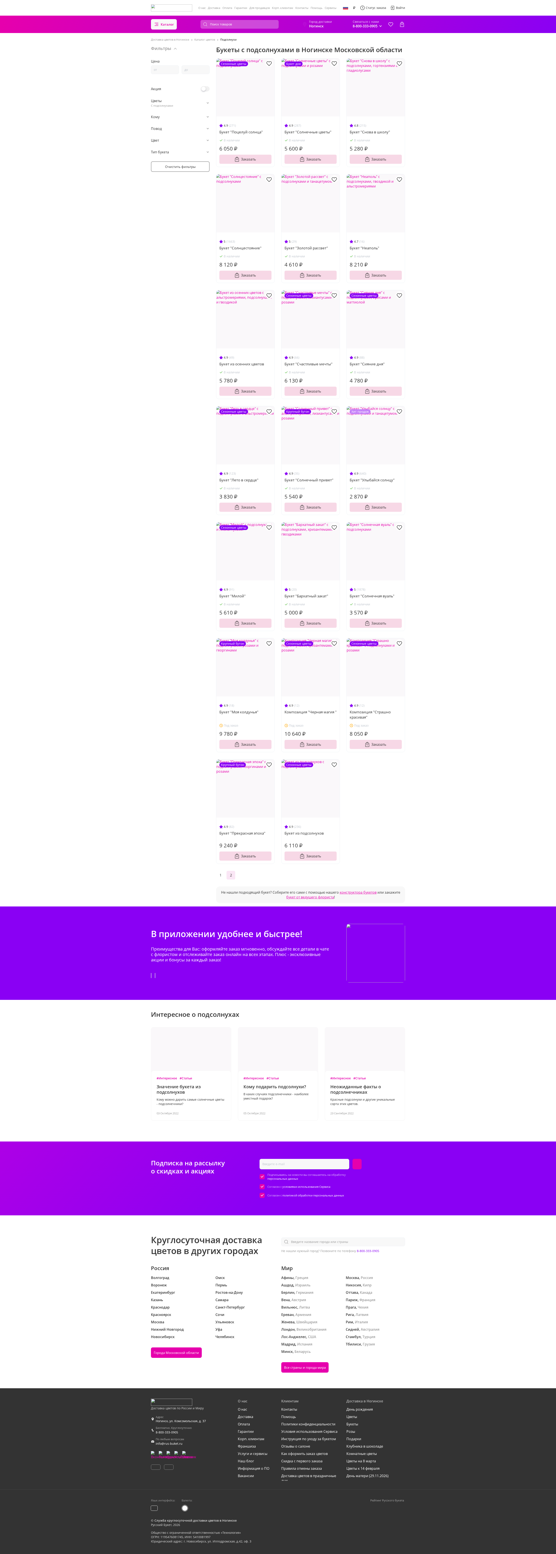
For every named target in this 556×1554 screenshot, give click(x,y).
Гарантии (240, 8)
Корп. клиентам (282, 8)
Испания (304, 1344)
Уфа (218, 1329)
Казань (157, 1299)
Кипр (367, 1285)
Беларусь (303, 1351)
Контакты (301, 8)
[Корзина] (402, 24)
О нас (202, 8)
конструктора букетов (358, 892)
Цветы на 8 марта (361, 1461)
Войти (400, 8)
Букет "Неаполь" (364, 247)
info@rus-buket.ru (169, 1443)
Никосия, (354, 1285)
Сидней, (353, 1329)
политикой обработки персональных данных (313, 1195)
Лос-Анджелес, (294, 1336)
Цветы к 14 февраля (363, 1468)
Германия (304, 1292)
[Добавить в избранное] (269, 63)
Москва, (353, 1277)
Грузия (369, 1344)
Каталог (167, 24)
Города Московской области (176, 1352)
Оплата (227, 8)
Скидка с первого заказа (302, 1461)
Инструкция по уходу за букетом (308, 1438)
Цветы (351, 1416)
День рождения (359, 1409)
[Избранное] (391, 24)
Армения (303, 1314)
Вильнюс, (289, 1307)
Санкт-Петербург (230, 1307)
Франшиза (247, 1446)
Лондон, (288, 1329)
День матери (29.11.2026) (367, 1475)
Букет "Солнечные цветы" (308, 131)
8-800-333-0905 (368, 1251)
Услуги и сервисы (252, 1453)
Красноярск (161, 1314)
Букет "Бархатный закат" (306, 595)
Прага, (351, 1307)
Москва (157, 1322)
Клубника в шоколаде (364, 1446)
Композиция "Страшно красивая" (370, 714)
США (312, 1336)
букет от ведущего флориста (310, 897)
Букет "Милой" (232, 595)
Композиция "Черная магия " (311, 711)
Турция (368, 1336)
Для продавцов (259, 8)
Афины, (288, 1277)
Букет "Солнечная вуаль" (372, 595)
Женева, (288, 1322)
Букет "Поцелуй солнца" (241, 131)
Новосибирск (163, 1336)
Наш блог (246, 1461)
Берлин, (288, 1292)
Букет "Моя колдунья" (238, 711)
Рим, (350, 1322)
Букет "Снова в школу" (370, 131)
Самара (221, 1299)
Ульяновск (224, 1322)
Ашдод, (287, 1285)
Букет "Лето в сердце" (238, 479)
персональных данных (282, 1179)
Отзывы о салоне (295, 1446)
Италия (361, 1322)
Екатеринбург (163, 1292)
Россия (367, 1277)
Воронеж (159, 1285)
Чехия (363, 1307)
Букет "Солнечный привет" (309, 479)
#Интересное (167, 1078)
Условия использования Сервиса (309, 1431)
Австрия (298, 1299)
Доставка (214, 8)
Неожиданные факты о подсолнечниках (355, 1089)
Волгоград (160, 1277)
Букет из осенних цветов (241, 363)
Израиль (303, 1285)
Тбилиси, (354, 1344)
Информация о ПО (253, 1468)
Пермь (221, 1285)
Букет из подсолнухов (304, 833)
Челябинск (224, 1336)
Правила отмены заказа (301, 1468)
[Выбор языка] (345, 7)
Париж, (352, 1299)
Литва (304, 1307)
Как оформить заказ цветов (304, 1453)
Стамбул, (354, 1336)
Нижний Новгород (167, 1329)
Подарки (353, 1438)
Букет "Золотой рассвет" (306, 247)
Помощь (317, 8)
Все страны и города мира (305, 1367)
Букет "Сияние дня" (367, 363)
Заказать (248, 159)
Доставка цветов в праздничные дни (308, 1478)
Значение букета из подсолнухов (179, 1089)
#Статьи (186, 1078)
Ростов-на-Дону (229, 1292)
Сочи (219, 1314)
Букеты (352, 1424)
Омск (220, 1277)
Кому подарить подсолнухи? (274, 1086)
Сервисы (330, 8)
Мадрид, (288, 1344)
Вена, (286, 1299)
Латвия (362, 1314)
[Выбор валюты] (354, 7)
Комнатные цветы (361, 1453)
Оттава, (352, 1292)
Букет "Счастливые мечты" (309, 363)
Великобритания (311, 1329)
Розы (350, 1431)
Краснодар (160, 1307)
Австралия (370, 1329)
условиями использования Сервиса (306, 1187)
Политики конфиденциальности (308, 1424)
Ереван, (288, 1314)
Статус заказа (376, 8)
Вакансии (246, 1475)
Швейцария (306, 1322)
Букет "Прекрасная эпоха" (242, 833)
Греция (301, 1277)
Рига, (350, 1314)
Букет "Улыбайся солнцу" (372, 479)
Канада (366, 1292)
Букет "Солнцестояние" (240, 247)
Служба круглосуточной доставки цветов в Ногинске (195, 1520)
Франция (367, 1299)
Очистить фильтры (180, 166)
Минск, (287, 1351)
